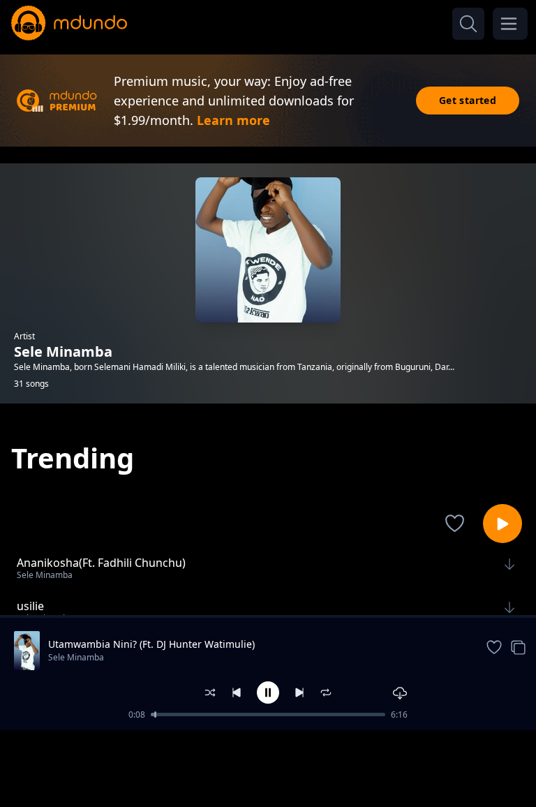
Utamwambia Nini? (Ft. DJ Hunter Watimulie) (151, 644)
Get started (467, 100)
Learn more (233, 120)
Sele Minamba (76, 657)
